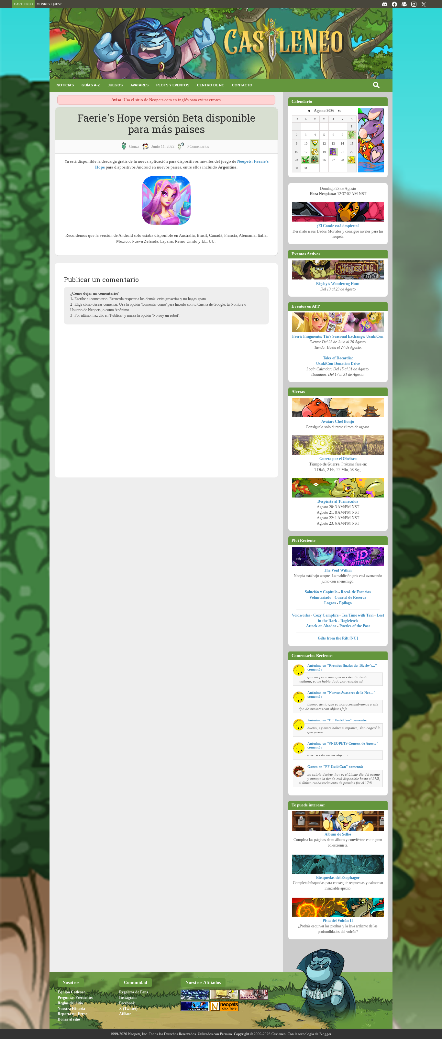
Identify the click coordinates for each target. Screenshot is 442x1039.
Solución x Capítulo (321, 592)
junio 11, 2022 (162, 146)
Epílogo (345, 603)
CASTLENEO (23, 4)
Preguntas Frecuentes (75, 997)
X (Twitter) (128, 1008)
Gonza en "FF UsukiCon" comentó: (335, 767)
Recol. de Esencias (356, 592)
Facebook (127, 1003)
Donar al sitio (69, 1019)
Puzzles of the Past (354, 626)
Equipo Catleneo (71, 992)
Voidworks (301, 615)
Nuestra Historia (71, 1008)
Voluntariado (320, 597)
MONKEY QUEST (49, 4)
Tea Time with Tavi (357, 615)
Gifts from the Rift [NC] (338, 638)
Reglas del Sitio (70, 1003)
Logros (330, 603)
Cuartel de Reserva (350, 597)
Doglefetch (349, 620)
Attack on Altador (321, 626)
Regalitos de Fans (133, 992)
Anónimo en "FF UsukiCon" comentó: (337, 720)
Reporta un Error (72, 1014)
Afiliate (125, 1014)
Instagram (128, 997)
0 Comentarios (198, 146)
